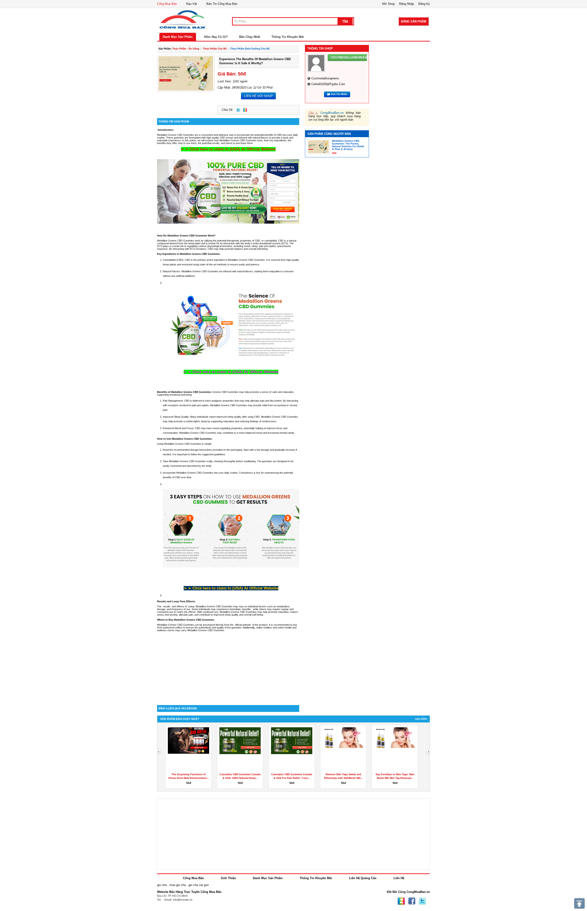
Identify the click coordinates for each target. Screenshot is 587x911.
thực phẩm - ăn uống (185, 48)
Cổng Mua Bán (167, 4)
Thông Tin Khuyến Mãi (287, 37)
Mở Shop (388, 4)
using (251, 416)
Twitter (238, 110)
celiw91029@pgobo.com (328, 84)
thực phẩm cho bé (215, 48)
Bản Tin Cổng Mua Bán (221, 4)
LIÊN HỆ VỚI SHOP (258, 96)
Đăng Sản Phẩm (413, 21)
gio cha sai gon (198, 885)
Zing (245, 110)
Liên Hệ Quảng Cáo (363, 878)
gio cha (162, 885)
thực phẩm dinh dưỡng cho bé (250, 48)
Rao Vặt (191, 4)
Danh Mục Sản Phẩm (178, 37)
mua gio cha (177, 885)
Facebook (411, 901)
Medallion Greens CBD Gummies (199, 271)
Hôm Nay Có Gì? (216, 37)
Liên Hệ (398, 878)
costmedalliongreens (325, 78)
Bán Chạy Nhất (249, 37)
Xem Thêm (421, 718)
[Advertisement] (228, 666)
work (198, 240)
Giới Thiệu (228, 878)
